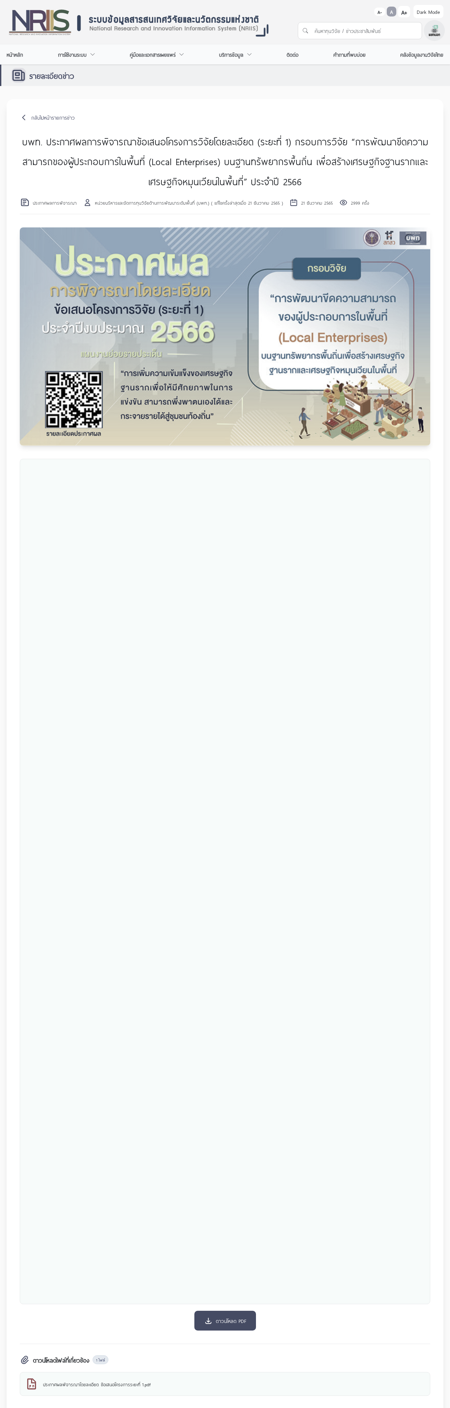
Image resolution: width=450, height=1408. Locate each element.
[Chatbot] (434, 30)
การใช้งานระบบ (72, 54)
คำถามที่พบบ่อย (349, 54)
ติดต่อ (292, 54)
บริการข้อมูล (231, 54)
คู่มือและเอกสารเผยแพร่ (153, 54)
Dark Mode (428, 11)
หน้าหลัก (15, 54)
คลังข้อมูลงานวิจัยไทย (421, 54)
